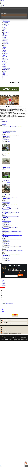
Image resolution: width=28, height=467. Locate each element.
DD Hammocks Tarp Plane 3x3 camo (6, 202)
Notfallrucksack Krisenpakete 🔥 (6, 21)
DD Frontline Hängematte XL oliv (6, 251)
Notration (4, 44)
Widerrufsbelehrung (4, 285)
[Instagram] (1, 292)
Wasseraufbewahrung (5, 42)
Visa (2, 310)
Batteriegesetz (3, 283)
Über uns (3, 279)
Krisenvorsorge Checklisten (6, 69)
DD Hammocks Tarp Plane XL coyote (6, 136)
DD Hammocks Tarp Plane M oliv (6, 153)
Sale (2, 77)
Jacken (3, 34)
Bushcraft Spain (4, 71)
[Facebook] (1, 294)
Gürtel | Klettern (4, 58)
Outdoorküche (4, 45)
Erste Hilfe (4, 55)
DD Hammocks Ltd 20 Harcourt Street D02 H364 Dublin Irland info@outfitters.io (12, 126)
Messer (4, 57)
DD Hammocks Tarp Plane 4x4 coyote (6, 213)
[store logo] (2, 0)
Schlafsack (4, 27)
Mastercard (3, 311)
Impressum (3, 280)
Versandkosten (8, 133)
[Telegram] (1, 290)
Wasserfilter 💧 (4, 38)
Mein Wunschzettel (3, 9)
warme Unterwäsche (5, 35)
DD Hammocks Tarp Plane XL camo (6, 167)
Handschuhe (4, 36)
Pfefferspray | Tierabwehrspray (6, 68)
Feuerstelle (4, 74)
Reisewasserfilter (5, 40)
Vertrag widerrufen (3, 287)
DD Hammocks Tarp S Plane (5, 217)
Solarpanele (4, 60)
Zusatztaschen (4, 23)
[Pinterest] (1, 299)
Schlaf (2, 26)
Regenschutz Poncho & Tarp (6, 43)
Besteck (4, 49)
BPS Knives (4, 72)
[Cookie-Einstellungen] (1, 466)
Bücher (4, 73)
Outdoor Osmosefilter (5, 41)
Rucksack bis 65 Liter (5, 22)
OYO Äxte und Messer (5, 75)
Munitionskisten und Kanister (6, 24)
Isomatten (4, 29)
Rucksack (3, 20)
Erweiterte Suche (2, 5)
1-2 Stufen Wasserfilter (5, 39)
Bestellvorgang (3, 284)
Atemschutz (4, 67)
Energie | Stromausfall (5, 53)
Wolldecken (4, 37)
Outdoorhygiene (5, 54)
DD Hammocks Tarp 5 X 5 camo (5, 240)
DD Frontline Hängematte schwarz (6, 232)
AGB (2, 281)
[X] (1, 297)
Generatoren (4, 66)
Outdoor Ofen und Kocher (6, 32)
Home (2, 78)
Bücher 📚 (4, 64)
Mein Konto (2, 8)
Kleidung (4, 33)
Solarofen (4, 48)
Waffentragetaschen (5, 25)
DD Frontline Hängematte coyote (5, 236)
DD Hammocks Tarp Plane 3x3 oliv (6, 194)
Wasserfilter (4, 63)
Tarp (3, 30)
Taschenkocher (4, 50)
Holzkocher (4, 46)
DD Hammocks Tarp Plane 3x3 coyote (6, 198)
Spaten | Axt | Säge (5, 56)
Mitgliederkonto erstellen (4, 13)
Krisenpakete (4, 62)
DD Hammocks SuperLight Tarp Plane (6, 221)
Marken (2, 76)
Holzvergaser (4, 47)
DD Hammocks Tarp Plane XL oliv (6, 132)
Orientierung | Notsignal (5, 59)
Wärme (2, 31)
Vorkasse (3, 309)
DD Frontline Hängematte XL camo (6, 255)
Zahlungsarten (3, 282)
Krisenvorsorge (3, 61)
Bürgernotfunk (4, 51)
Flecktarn (4, 124)
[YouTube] (1, 295)
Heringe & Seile (4, 28)
